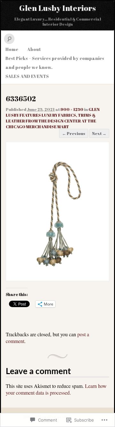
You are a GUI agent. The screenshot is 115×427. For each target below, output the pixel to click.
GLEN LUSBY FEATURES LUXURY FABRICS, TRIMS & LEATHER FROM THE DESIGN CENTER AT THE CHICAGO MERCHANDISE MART (53, 118)
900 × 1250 (71, 109)
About (34, 49)
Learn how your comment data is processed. (56, 389)
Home (11, 49)
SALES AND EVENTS (27, 76)
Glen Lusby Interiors (57, 8)
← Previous (73, 133)
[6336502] (57, 275)
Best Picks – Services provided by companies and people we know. (54, 62)
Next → (99, 133)
